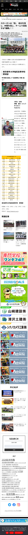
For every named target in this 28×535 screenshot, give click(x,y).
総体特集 (10, 494)
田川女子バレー (23, 489)
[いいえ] (26, 530)
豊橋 (16, 1)
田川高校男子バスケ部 (6, 491)
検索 (14, 450)
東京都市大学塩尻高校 (5, 34)
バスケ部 (3, 464)
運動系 (10, 9)
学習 (18, 9)
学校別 (6, 9)
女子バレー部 (4, 471)
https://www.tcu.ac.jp (12, 211)
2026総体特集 (8, 459)
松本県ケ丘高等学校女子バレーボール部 (11, 481)
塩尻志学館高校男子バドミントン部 (8, 468)
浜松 (7, 1)
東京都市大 (9, 471)
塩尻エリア (17, 32)
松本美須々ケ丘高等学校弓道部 (7, 484)
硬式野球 (13, 32)
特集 (3, 9)
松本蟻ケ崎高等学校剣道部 (8, 488)
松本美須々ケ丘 (6, 482)
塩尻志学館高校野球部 (20, 468)
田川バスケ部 (17, 489)
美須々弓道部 (12, 497)
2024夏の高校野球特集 (5, 36)
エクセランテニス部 (22, 462)
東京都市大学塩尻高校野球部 (16, 36)
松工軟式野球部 (14, 471)
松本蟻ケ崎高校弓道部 (14, 486)
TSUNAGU (16, 462)
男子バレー (4, 494)
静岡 (2, 1)
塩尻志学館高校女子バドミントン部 (19, 466)
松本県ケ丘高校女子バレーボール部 (10, 479)
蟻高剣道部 (22, 497)
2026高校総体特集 (8, 462)
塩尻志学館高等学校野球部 (7, 470)
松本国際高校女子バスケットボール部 (9, 473)
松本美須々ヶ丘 (16, 484)
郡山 (11, 1)
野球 (7, 18)
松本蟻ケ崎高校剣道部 (6, 486)
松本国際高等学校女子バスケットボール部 (9, 475)
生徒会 (21, 9)
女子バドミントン (15, 470)
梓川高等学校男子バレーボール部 (8, 489)
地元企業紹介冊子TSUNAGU (7, 466)
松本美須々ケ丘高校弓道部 (15, 482)
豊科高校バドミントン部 (6, 499)
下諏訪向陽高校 (8, 464)
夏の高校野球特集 (16, 34)
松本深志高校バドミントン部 (7, 477)
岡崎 (20, 1)
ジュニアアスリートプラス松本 (13, 510)
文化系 (14, 9)
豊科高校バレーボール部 (15, 499)
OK (7, 532)
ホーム (2, 18)
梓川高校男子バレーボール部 (20, 488)
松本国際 (20, 472)
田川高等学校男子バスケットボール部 (17, 491)
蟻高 (17, 497)
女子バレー (21, 470)
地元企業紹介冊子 (15, 464)
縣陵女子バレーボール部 (19, 494)
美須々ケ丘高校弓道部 (6, 497)
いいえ (11, 532)
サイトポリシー (18, 532)
